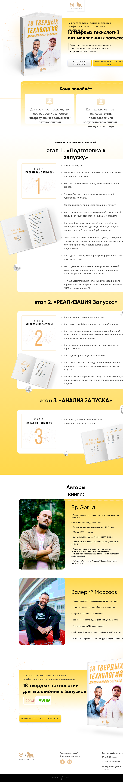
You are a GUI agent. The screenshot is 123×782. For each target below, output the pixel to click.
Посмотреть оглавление (79, 63)
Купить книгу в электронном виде (40, 718)
